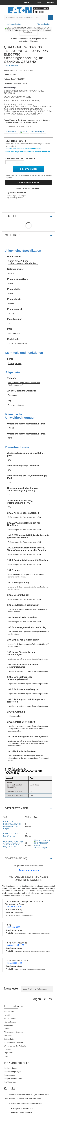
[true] (50, 17)
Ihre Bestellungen (10, 1068)
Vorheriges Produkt (14, 24)
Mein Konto (8, 1025)
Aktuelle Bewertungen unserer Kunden (28, 878)
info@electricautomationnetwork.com (28, 1104)
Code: (6, 75)
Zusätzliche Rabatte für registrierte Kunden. (23, 148)
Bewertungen (37, 131)
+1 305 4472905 (21, 1112)
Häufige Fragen (10, 1022)
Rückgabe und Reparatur (13, 1032)
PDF (24, 131)
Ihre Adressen (9, 1075)
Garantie (7, 1029)
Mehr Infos (11, 131)
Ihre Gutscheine (10, 1082)
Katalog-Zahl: (9, 79)
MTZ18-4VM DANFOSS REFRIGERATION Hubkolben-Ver (32, 933)
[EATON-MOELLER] (28, 10)
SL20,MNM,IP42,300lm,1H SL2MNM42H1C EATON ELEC (32, 951)
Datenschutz (9, 1039)
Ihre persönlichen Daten (13, 1078)
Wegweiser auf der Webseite (15, 1046)
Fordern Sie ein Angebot (28, 182)
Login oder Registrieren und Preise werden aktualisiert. (28, 151)
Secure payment (10, 1018)
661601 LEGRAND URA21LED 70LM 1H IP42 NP (30, 969)
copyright (7, 1049)
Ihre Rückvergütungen (12, 1072)
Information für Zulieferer (13, 1042)
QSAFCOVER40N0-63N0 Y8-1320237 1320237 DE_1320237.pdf (13, 844)
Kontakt (7, 1015)
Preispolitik (8, 1036)
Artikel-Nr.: (8, 71)
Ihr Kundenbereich (16, 1062)
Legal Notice (9, 1053)
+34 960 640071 (22, 1108)
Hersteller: (8, 83)
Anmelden (50, 2)
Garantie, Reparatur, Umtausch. (21, 126)
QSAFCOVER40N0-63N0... (17, 193)
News (6, 1056)
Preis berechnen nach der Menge (20, 158)
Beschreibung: (10, 88)
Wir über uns (9, 1012)
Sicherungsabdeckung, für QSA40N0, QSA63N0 (16, 197)
